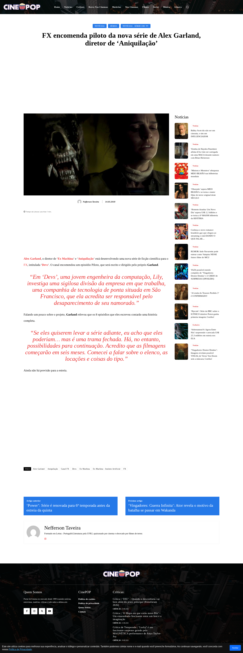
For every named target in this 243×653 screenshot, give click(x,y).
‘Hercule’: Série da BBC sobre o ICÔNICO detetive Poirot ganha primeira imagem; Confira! (205, 314)
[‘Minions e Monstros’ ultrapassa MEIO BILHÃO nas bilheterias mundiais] (181, 171)
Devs (45, 265)
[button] (187, 7)
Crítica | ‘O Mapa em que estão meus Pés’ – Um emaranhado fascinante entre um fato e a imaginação (137, 616)
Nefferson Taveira (91, 202)
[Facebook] (27, 611)
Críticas (117, 609)
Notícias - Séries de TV (135, 26)
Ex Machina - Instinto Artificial (106, 469)
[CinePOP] (24, 7)
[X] (42, 611)
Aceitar (235, 648)
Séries (113, 26)
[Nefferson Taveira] (79, 202)
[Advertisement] (121, 72)
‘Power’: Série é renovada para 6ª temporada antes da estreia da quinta (68, 507)
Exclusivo (196, 325)
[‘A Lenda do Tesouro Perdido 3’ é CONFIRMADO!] (181, 292)
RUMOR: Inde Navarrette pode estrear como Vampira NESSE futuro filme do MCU (204, 254)
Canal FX (65, 469)
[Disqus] (96, 424)
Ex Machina (65, 258)
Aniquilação (86, 258)
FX (25, 265)
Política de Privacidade (20, 649)
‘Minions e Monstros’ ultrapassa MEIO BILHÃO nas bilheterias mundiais (205, 173)
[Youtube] (50, 611)
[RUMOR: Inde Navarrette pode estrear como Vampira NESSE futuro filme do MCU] (181, 252)
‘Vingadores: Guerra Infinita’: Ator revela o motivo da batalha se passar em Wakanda (170, 507)
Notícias (100, 26)
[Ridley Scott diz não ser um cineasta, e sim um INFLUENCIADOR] (181, 131)
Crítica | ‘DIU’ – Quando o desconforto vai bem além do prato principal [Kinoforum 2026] (136, 602)
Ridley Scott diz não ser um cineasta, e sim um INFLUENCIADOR (203, 133)
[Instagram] (45, 538)
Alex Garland (32, 258)
